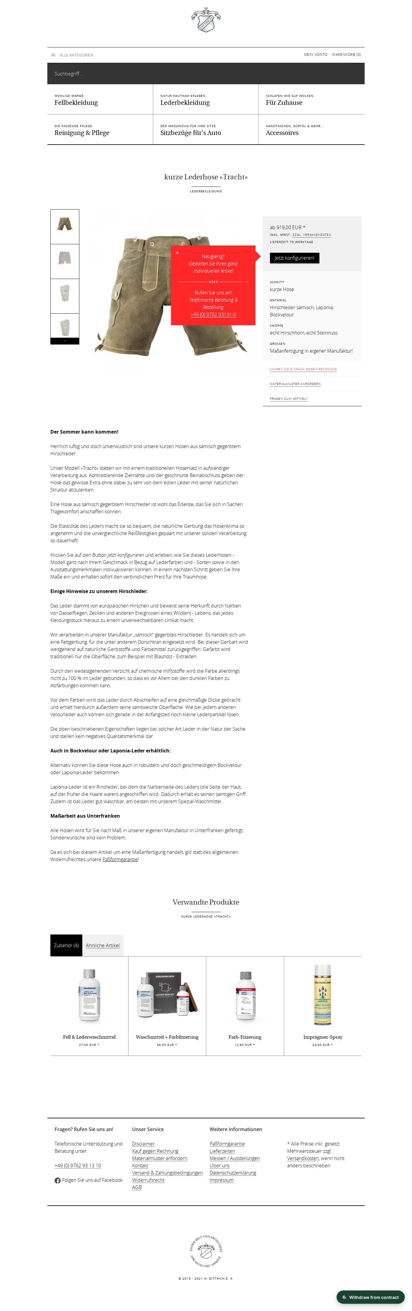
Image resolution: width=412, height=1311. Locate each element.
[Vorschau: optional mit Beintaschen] (64, 293)
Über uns (220, 1165)
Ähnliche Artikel (103, 945)
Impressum (222, 1180)
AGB (137, 1187)
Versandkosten (303, 1158)
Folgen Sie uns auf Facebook (92, 1180)
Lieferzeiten (222, 1151)
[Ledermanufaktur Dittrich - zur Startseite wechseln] (206, 19)
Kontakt (140, 1165)
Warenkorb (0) (346, 54)
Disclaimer (143, 1143)
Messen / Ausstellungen (235, 1158)
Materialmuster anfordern (295, 384)
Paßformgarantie (120, 859)
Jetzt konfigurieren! (295, 258)
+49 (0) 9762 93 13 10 (78, 1165)
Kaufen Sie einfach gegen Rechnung (303, 369)
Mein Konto (316, 54)
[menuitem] (317, 54)
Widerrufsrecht (148, 1180)
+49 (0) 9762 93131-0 (213, 314)
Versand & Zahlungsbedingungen (167, 1172)
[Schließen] (177, 253)
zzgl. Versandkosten (312, 234)
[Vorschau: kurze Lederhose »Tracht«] (64, 223)
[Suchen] (355, 59)
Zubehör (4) (66, 945)
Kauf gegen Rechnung (155, 1151)
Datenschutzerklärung (233, 1172)
